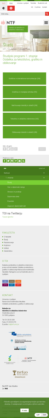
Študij (28, 49)
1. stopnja (21, 49)
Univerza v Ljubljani (23, 3)
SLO (3, 3)
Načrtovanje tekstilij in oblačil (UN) (24, 105)
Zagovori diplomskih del (16, 206)
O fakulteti (7, 237)
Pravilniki (10, 201)
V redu (24, 410)
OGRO (12, 281)
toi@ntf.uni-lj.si (13, 324)
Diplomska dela (13, 197)
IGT (11, 285)
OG (5, 281)
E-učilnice (37, 7)
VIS (32, 7)
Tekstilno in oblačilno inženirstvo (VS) (24, 119)
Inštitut (6, 248)
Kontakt (44, 7)
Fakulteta (33, 3)
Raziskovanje (9, 242)
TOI (8, 49)
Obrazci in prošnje (14, 192)
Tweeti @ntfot (7, 217)
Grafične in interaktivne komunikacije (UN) (24, 79)
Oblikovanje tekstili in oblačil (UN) (24, 132)
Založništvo (8, 251)
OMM (18, 281)
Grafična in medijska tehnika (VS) (24, 92)
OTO (5, 285)
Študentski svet (42, 3)
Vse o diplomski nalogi (16, 187)
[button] (41, 415)
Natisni (42, 149)
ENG (11, 3)
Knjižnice (7, 245)
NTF (4, 49)
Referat (13, 49)
